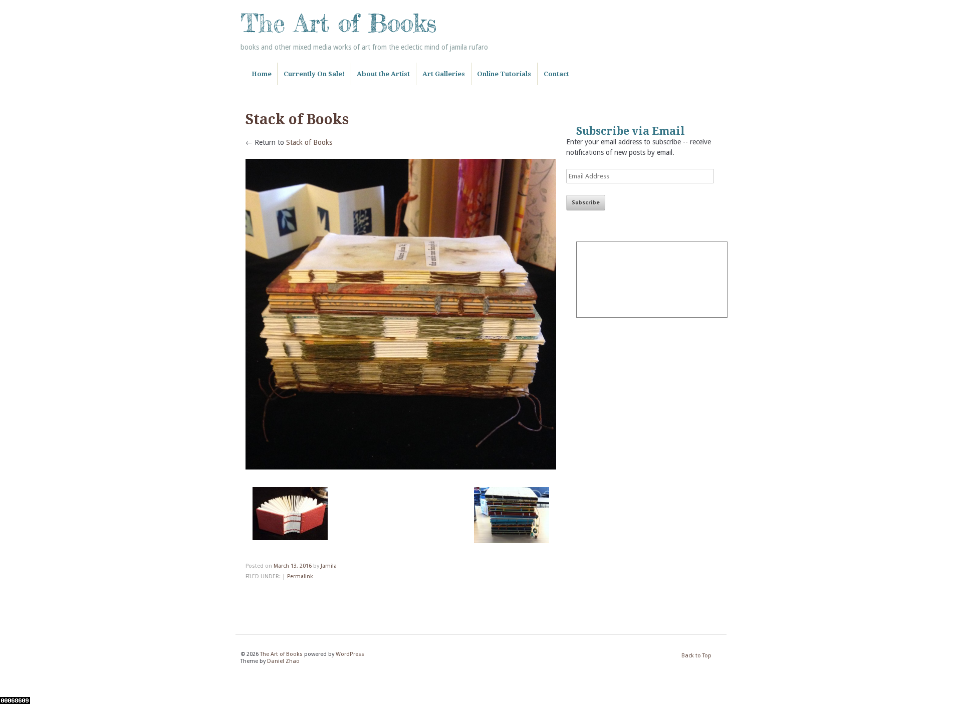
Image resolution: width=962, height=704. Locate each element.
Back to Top (696, 655)
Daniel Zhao (283, 661)
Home (262, 74)
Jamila (329, 566)
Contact (556, 74)
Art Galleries (443, 74)
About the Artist (383, 74)
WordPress (350, 654)
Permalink (300, 576)
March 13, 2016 (293, 566)
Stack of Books (309, 142)
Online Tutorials (504, 74)
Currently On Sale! (314, 74)
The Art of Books (338, 23)
